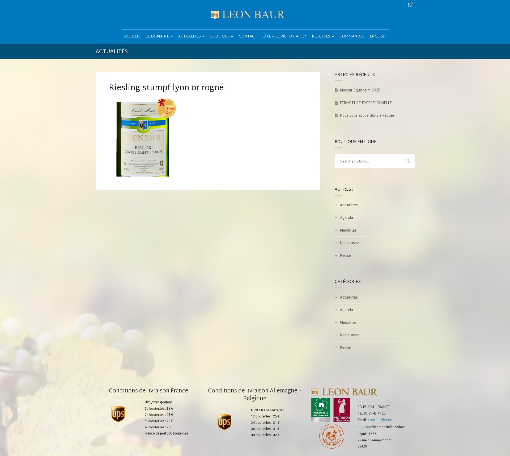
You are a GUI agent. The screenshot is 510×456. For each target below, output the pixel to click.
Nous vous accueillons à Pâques (367, 115)
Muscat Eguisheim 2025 (360, 90)
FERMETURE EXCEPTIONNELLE (366, 102)
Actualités (349, 204)
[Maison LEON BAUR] (255, 14)
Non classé (349, 242)
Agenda (346, 217)
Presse (345, 255)
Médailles (348, 230)
